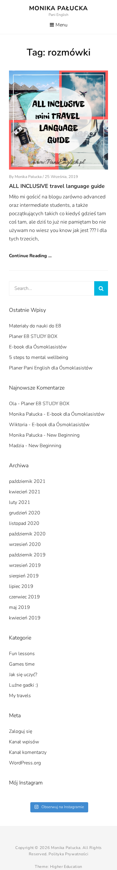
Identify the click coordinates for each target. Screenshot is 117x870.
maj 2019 (19, 607)
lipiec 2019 (21, 586)
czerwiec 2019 (24, 597)
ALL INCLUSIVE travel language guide (57, 186)
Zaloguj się (20, 731)
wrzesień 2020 (25, 544)
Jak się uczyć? (23, 674)
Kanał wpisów (24, 742)
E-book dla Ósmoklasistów (38, 347)
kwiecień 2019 (24, 618)
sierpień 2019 (24, 576)
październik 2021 (27, 481)
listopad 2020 (24, 523)
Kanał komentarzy (27, 752)
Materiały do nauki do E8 (35, 326)
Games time (21, 664)
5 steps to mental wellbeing (38, 357)
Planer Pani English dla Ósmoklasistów (50, 368)
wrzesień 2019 (25, 565)
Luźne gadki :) (23, 685)
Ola (12, 403)
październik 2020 (27, 534)
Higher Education (66, 866)
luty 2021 (19, 502)
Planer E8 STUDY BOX (33, 336)
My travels (20, 695)
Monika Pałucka (58, 8)
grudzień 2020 (24, 513)
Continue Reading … (30, 256)
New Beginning (63, 435)
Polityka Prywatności (68, 854)
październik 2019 (27, 555)
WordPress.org (25, 763)
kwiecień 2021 (24, 492)
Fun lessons (22, 653)
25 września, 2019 (61, 176)
